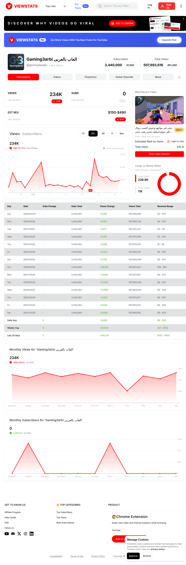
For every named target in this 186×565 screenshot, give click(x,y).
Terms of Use (76, 556)
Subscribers (32, 134)
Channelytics (23, 77)
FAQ (6, 522)
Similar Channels (124, 77)
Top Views (61, 517)
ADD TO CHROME (124, 23)
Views (15, 134)
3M (103, 133)
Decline (147, 556)
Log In (150, 6)
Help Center (10, 517)
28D (93, 133)
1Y (112, 133)
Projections (91, 77)
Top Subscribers (64, 512)
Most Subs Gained (65, 522)
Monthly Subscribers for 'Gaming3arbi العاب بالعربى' (46, 420)
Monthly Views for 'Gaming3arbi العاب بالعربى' (42, 349)
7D (83, 133)
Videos (57, 77)
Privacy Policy (98, 556)
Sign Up (168, 6)
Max (122, 133)
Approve (133, 556)
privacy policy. (158, 549)
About (158, 77)
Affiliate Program (13, 512)
